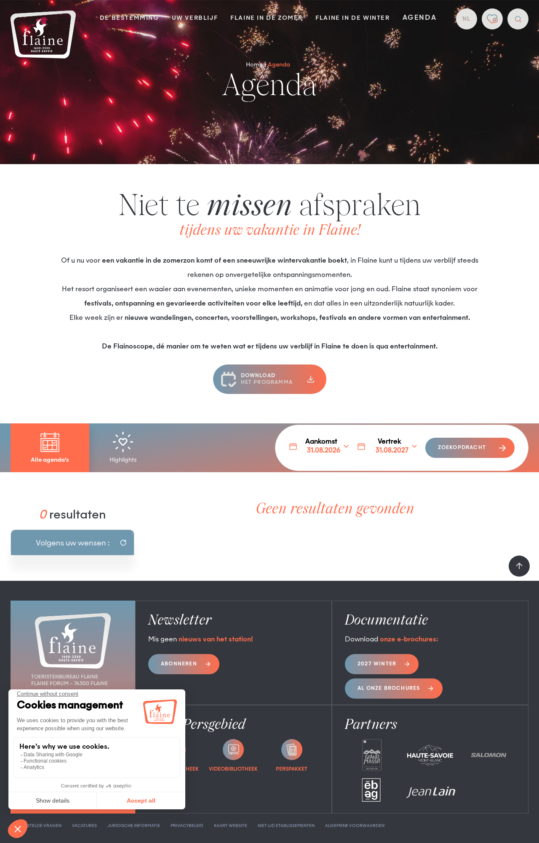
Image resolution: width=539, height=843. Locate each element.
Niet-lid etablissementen (286, 826)
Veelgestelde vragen (36, 826)
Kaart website (230, 826)
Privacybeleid (187, 826)
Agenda (420, 18)
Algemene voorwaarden (354, 826)
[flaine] (43, 35)
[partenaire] (372, 755)
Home (254, 65)
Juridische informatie (133, 826)
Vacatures (84, 826)
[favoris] (492, 18)
